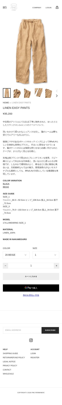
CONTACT (7, 370)
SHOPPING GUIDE (10, 353)
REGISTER (35, 358)
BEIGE (6, 187)
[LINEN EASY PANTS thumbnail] (7, 93)
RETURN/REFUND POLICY (14, 358)
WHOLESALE (8, 374)
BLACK (6, 184)
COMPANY (36, 7)
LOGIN (49, 7)
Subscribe (50, 330)
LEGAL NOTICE (9, 362)
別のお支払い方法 (31, 295)
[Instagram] (31, 341)
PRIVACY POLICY (10, 366)
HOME (6, 103)
